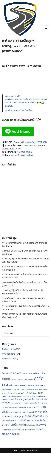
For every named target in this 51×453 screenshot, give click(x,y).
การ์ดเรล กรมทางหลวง (18, 385)
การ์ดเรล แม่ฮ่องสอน (13, 393)
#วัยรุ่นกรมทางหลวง (38, 99)
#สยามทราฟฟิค (22, 99)
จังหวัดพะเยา (13, 396)
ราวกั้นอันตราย (25, 420)
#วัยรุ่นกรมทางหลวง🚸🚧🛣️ (31, 102)
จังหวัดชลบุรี (24, 393)
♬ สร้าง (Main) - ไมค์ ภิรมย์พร (18, 110)
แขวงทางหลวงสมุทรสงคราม (14, 430)
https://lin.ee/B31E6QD (37, 142)
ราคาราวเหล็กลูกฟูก (15, 416)
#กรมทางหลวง (11, 102)
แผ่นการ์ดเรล (30, 430)
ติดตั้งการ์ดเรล (8, 349)
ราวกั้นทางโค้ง (11, 421)
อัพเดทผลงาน (8, 358)
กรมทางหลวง (28, 379)
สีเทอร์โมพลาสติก (32, 425)
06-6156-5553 (29, 145)
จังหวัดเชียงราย (31, 396)
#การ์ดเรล (9, 99)
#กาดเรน (9, 106)
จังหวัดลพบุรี (22, 396)
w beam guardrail (17, 379)
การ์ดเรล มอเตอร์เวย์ (27, 390)
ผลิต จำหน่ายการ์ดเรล (26, 407)
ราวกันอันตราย (8, 354)
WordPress (33, 450)
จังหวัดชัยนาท (33, 393)
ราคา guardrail (28, 412)
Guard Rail (40, 373)
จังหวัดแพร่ (41, 396)
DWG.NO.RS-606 (28, 373)
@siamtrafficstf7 (12, 96)
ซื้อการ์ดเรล (37, 399)
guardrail (7, 378)
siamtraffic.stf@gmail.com (22, 155)
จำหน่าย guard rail (23, 399)
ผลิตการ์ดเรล (29, 403)
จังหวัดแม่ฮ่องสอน (8, 399)
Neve (15, 450)
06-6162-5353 (8, 149)
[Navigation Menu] (46, 28)
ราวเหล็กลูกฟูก (16, 424)
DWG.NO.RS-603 (11, 373)
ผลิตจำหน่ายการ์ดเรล (11, 407)
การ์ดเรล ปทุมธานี (13, 390)
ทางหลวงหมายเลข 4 (17, 403)
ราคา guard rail (15, 412)
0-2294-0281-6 (25, 152)
